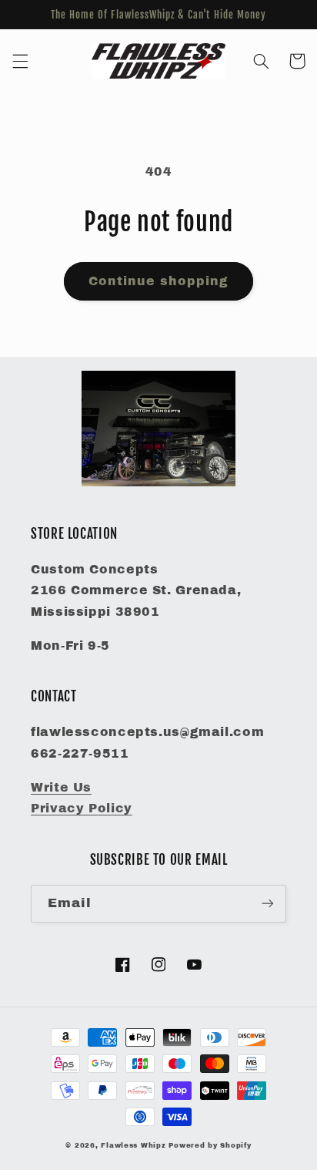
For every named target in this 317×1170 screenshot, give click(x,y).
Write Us (61, 787)
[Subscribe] (267, 904)
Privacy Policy (81, 808)
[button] (20, 61)
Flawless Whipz (135, 1145)
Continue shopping (158, 280)
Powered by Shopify (210, 1145)
